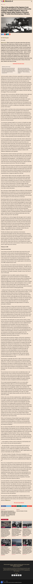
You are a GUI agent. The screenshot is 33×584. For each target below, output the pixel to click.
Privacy (7, 581)
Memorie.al (3, 582)
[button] (2, 582)
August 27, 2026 (3, 537)
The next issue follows (18, 502)
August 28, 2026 (24, 536)
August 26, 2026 (3, 555)
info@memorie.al (27, 570)
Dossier (4, 4)
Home (1, 4)
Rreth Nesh (2, 581)
